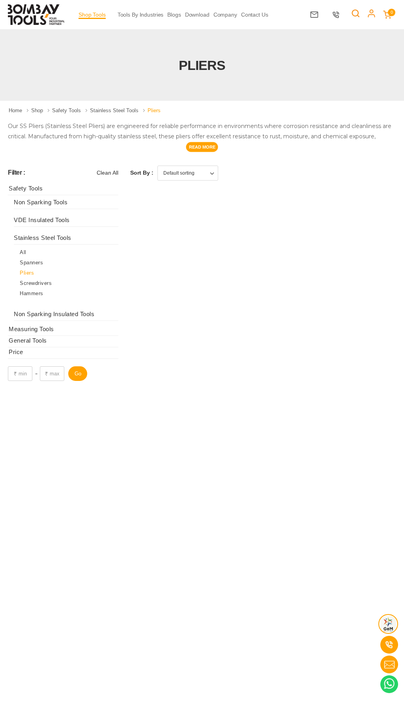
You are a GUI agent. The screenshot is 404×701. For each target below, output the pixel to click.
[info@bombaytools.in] (316, 14)
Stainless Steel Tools (115, 110)
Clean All (107, 172)
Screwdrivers (36, 283)
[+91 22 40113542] (338, 14)
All (23, 252)
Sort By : (141, 173)
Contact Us (254, 14)
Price (16, 352)
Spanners (31, 263)
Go (78, 374)
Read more (202, 146)
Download (197, 14)
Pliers (27, 273)
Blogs (174, 14)
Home (16, 110)
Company (225, 14)
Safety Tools (67, 110)
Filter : (16, 172)
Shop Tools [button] (92, 14)
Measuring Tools (31, 329)
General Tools (28, 340)
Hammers (31, 293)
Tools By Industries (141, 14)
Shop (38, 110)
